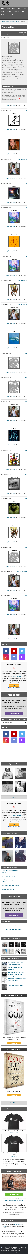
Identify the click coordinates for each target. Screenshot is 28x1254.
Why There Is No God (14, 996)
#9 (19, 280)
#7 (26, 232)
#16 (26, 450)
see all (16, 867)
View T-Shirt (14, 1132)
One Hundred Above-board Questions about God (15, 963)
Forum (8, 8)
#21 (18, 571)
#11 (26, 329)
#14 (18, 401)
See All (15, 764)
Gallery (3, 11)
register (8, 34)
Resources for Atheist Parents (10, 885)
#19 (18, 523)
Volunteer (15, 14)
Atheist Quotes (6, 938)
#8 (26, 256)
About (8, 14)
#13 (26, 377)
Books (2, 14)
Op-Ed (24, 8)
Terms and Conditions (14, 1253)
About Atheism (6, 958)
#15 (26, 426)
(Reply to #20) (23, 571)
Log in (3, 34)
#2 (26, 110)
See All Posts (15, 958)
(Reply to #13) (23, 401)
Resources (16, 11)
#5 (26, 183)
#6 (26, 207)
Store (22, 11)
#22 (26, 595)
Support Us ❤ (4, 18)
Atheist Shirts (6, 1109)
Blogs (13, 8)
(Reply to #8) (24, 280)
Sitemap (6, 1253)
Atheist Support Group (8, 876)
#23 (18, 620)
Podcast (9, 11)
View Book (14, 1043)
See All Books (14, 1103)
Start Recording (14, 1194)
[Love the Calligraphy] (7, 792)
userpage (18, 98)
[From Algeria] (20, 778)
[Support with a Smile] (20, 792)
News (19, 8)
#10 (19, 304)
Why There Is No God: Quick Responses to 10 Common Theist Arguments (16, 974)
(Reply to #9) (24, 304)
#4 (19, 159)
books (16, 1224)
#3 (26, 135)
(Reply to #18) (23, 523)
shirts (20, 1224)
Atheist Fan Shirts (7, 833)
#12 (26, 353)
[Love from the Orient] (7, 778)
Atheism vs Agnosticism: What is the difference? (17, 979)
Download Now (14, 713)
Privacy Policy (24, 1253)
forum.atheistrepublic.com (14, 929)
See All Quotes (16, 938)
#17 (26, 474)
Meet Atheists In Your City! (9, 889)
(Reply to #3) (24, 159)
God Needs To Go (14, 1049)
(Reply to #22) (23, 620)
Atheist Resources (7, 867)
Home (2, 8)
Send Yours (14, 797)
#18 (26, 498)
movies (4, 1226)
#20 (26, 547)
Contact (13, 18)
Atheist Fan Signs (7, 764)
